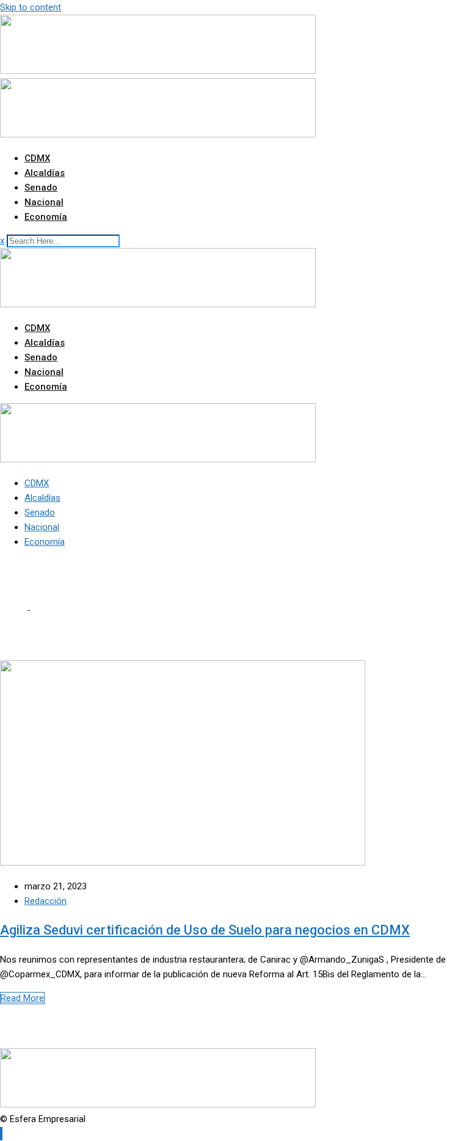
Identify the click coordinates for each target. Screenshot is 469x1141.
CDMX (37, 158)
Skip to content (30, 7)
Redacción (45, 900)
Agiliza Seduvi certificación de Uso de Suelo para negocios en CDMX (205, 930)
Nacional (44, 202)
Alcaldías (44, 172)
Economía (45, 216)
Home (12, 610)
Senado (40, 187)
